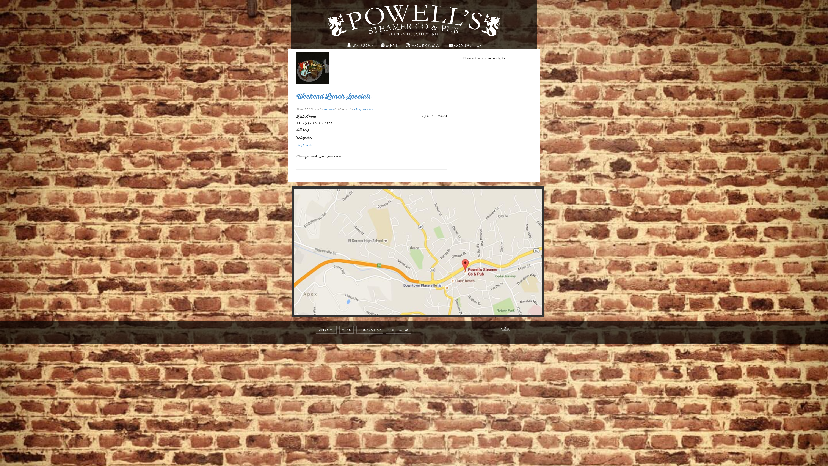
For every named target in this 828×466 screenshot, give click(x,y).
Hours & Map (426, 45)
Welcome (362, 45)
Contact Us (467, 45)
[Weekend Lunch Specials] (312, 67)
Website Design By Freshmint (505, 329)
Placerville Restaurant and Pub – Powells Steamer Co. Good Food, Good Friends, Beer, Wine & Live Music (414, 20)
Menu (392, 45)
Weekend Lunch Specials (333, 96)
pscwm (329, 109)
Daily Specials (363, 109)
